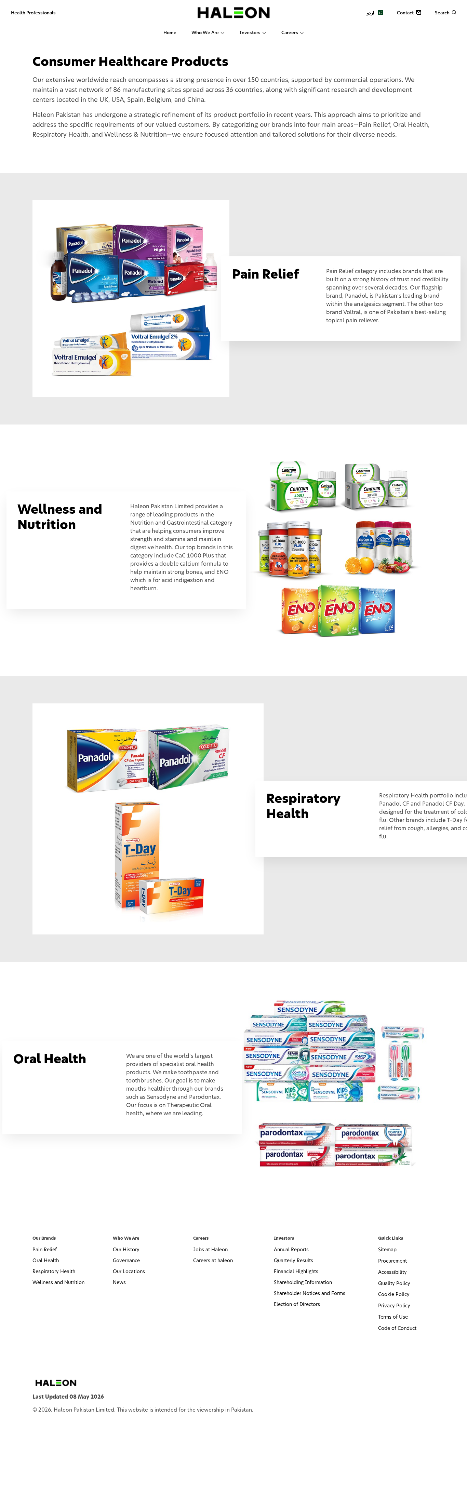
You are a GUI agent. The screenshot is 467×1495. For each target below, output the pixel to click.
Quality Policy (394, 1283)
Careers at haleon (213, 1260)
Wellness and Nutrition (58, 1282)
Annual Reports (291, 1250)
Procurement (392, 1261)
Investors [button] (250, 33)
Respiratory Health (53, 1271)
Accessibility (392, 1272)
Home (169, 33)
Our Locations (129, 1271)
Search (443, 13)
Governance (126, 1260)
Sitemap (387, 1250)
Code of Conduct (397, 1328)
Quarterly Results (293, 1260)
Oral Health (45, 1260)
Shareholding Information (303, 1282)
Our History (126, 1250)
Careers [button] (289, 33)
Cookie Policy (394, 1294)
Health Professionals (33, 13)
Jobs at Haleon (210, 1250)
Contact (406, 13)
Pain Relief (44, 1250)
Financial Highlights (296, 1271)
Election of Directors (297, 1304)
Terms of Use (393, 1317)
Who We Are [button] (205, 33)
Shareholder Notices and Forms (309, 1293)
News (119, 1282)
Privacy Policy (394, 1306)
